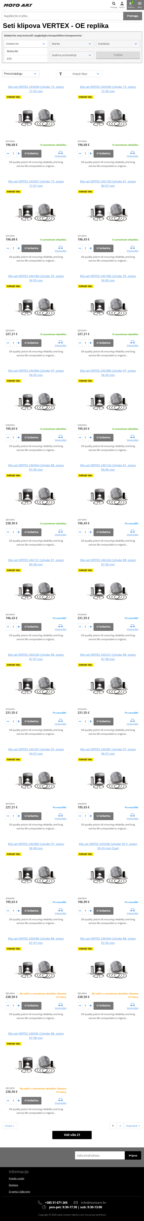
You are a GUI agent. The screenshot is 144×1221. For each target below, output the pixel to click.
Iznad (9, 1126)
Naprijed (131, 1126)
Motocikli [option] (12, 51)
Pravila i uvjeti (16, 1178)
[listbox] (26, 55)
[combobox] (26, 43)
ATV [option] (9, 58)
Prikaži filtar (80, 74)
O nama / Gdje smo (19, 1191)
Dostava (13, 1185)
